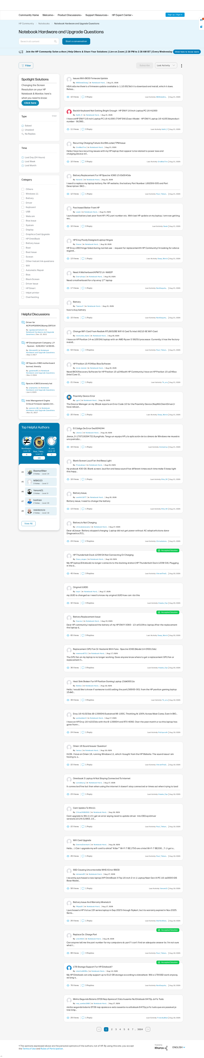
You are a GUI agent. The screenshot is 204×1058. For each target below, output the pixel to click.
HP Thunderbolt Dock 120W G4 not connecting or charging (103, 555)
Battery (77, 302)
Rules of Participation (52, 1048)
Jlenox (79, 433)
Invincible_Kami (82, 336)
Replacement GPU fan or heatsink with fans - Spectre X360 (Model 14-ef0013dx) (114, 649)
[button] (174, 65)
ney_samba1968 (83, 1003)
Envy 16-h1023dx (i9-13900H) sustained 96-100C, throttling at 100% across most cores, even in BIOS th (125, 713)
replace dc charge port (85, 934)
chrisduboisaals (83, 527)
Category (27, 179)
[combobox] (39, 41)
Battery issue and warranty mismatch (92, 902)
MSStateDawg (82, 83)
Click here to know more (187, 52)
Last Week (30, 161)
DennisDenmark (83, 844)
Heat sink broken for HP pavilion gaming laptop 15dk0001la (104, 681)
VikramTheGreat (162, 574)
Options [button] (181, 65)
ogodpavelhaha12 (36, 330)
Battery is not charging (85, 522)
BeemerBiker (40, 470)
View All (28, 523)
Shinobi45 (33, 350)
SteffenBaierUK (162, 921)
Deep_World (163, 259)
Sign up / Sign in (175, 14)
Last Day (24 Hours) (35, 157)
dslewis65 (80, 874)
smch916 (80, 939)
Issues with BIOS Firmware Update (90, 78)
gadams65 (33, 371)
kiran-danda (81, 368)
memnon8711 (81, 653)
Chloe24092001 (83, 812)
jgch (78, 400)
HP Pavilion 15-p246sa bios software (92, 363)
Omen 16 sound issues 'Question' (90, 746)
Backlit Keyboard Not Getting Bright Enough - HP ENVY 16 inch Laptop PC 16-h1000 (115, 110)
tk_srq (52, 448)
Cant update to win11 (84, 808)
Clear (54, 116)
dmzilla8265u (82, 971)
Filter (28, 65)
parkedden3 (81, 718)
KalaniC (79, 179)
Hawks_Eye (163, 603)
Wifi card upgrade (82, 840)
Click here (30, 103)
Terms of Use (29, 1048)
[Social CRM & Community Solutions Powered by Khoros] (161, 1047)
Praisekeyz (80, 465)
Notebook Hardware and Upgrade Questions (99, 83)
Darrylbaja (80, 276)
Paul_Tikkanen (39, 451)
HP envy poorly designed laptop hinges (93, 240)
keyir (78, 591)
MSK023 (37, 480)
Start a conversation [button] (76, 41)
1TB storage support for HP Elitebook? (92, 966)
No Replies (30, 133)
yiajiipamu (33, 388)
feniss (78, 750)
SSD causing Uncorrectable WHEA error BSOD (96, 869)
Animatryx (163, 447)
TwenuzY (79, 306)
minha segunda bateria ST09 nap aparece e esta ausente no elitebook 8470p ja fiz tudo (118, 999)
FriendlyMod (162, 1018)
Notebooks (44, 23)
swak (78, 212)
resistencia (39, 510)
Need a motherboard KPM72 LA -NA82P (93, 272)
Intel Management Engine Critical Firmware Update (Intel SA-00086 (40, 403)
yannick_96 (33, 408)
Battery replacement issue (86, 616)
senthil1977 (81, 497)
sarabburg (80, 783)
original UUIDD (80, 587)
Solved (28, 125)
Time (24, 148)
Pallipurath (163, 732)
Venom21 (38, 490)
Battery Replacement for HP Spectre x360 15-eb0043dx (102, 175)
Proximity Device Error (84, 396)
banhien (37, 500)
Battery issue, (80, 493)
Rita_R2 (164, 479)
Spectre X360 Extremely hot (39, 383)
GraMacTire (81, 147)
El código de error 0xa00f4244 (89, 428)
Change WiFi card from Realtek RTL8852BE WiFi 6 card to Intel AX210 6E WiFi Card (115, 331)
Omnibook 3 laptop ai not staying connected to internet (102, 778)
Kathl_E (79, 115)
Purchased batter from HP (86, 207)
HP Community (26, 23)
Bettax (79, 686)
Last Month (30, 165)
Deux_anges (81, 559)
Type (24, 116)
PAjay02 (79, 906)
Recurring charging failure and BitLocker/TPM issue (99, 143)
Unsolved (29, 129)
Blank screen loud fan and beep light (92, 460)
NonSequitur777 (29, 448)
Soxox (78, 244)
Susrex (79, 621)
